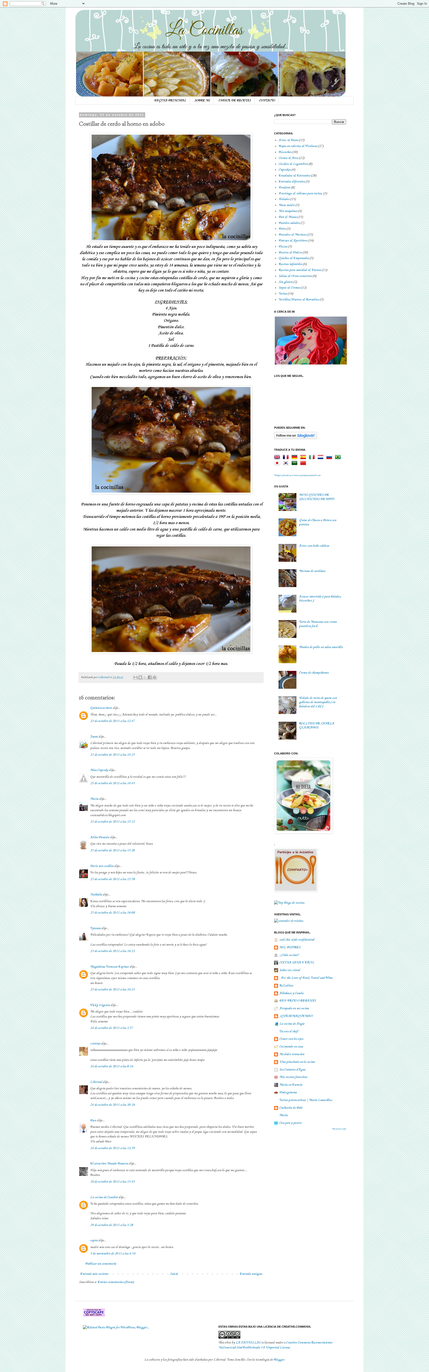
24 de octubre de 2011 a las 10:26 (112, 1105)
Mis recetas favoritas (293, 1077)
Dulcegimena (288, 1092)
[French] (287, 457)
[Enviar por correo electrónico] (135, 677)
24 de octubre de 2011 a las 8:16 (111, 1066)
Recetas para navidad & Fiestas (300, 270)
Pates (282, 229)
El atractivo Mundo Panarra (109, 1163)
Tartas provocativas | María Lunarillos (305, 1100)
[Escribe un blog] (140, 677)
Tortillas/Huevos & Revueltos (299, 299)
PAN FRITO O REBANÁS (297, 1001)
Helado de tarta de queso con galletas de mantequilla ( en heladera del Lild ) (318, 702)
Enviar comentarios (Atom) (116, 1282)
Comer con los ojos (291, 1039)
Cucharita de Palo (290, 1108)
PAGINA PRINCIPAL (170, 100)
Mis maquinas (288, 211)
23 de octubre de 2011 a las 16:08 (112, 913)
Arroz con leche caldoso (314, 546)
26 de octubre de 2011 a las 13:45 (112, 1182)
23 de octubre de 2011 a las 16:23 (112, 989)
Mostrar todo (339, 1129)
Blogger (279, 1360)
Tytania (95, 928)
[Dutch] (321, 457)
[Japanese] (278, 463)
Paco (93, 1120)
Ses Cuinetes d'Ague (292, 1070)
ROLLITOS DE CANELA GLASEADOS (316, 726)
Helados (284, 199)
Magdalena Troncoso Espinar (109, 967)
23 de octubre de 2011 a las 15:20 (112, 850)
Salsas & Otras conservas (295, 276)
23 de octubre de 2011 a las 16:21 (112, 951)
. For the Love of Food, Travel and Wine (305, 978)
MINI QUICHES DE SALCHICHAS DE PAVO (316, 497)
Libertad (96, 1082)
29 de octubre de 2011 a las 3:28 (111, 1225)
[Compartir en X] (145, 677)
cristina (95, 1043)
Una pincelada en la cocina (297, 1062)
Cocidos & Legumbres (293, 164)
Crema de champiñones (313, 673)
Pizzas (283, 246)
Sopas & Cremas (289, 288)
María (94, 799)
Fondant (284, 187)
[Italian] (313, 457)
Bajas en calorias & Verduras (298, 146)
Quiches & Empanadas (294, 258)
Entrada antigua (251, 1274)
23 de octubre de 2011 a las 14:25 (112, 755)
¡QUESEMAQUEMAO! (296, 1016)
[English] (278, 457)
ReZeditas (286, 985)
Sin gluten (285, 282)
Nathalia (96, 894)
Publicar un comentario (100, 1264)
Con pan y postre (290, 1123)
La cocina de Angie (291, 1024)
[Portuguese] (339, 457)
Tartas (283, 294)
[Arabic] (295, 463)
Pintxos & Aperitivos (293, 240)
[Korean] (287, 463)
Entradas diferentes (292, 181)
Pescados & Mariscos (293, 235)
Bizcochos (285, 152)
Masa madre (287, 205)
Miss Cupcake (99, 770)
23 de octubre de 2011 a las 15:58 (112, 879)
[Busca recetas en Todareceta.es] (289, 903)
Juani (94, 737)
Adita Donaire (99, 837)
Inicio (174, 1274)
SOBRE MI (202, 100)
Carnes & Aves (288, 158)
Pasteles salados (289, 223)
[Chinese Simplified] (304, 463)
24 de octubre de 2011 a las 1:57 (111, 1028)
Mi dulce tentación (291, 1054)
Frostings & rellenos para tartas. (300, 193)
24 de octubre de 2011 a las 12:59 (112, 1148)
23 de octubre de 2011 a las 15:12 (112, 822)
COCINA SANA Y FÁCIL (296, 962)
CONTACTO (267, 100)
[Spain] (304, 457)
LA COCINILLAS (248, 1342)
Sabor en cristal (289, 970)
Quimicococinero (101, 708)
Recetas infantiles (290, 264)
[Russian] (330, 457)
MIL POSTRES (289, 947)
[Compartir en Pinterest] (154, 677)
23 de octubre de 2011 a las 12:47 (112, 721)
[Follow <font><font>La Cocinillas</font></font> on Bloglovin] (295, 438)
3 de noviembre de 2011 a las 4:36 (112, 1253)
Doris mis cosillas (101, 866)
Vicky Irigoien (100, 1005)
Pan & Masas (288, 217)
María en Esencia (290, 1085)
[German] (295, 457)
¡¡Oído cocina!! (289, 955)
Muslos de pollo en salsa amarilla (321, 647)
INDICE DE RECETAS (234, 100)
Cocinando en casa (291, 1046)
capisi (94, 1240)
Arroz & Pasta (288, 140)
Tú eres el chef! (288, 1031)
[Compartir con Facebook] (149, 677)
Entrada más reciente (94, 1274)
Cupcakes (285, 170)
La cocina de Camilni (104, 1197)
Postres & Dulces (290, 252)
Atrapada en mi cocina (294, 1008)
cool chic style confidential (296, 940)
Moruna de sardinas (312, 571)
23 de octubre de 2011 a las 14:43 (112, 783)
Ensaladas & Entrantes (294, 176)
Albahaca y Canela (291, 993)
